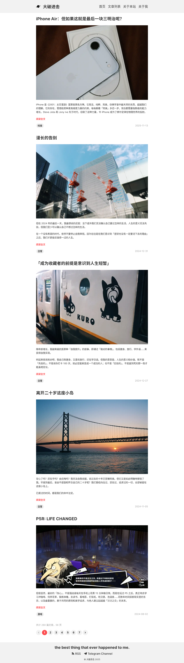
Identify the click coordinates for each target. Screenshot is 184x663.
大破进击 (51, 6)
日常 (40, 251)
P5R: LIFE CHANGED (56, 518)
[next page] (85, 632)
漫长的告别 (46, 137)
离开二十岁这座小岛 (55, 392)
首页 (102, 6)
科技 (40, 125)
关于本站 (129, 6)
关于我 (143, 6)
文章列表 (114, 6)
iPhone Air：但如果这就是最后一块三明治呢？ (80, 18)
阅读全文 (40, 118)
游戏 (40, 614)
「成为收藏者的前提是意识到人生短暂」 (73, 263)
